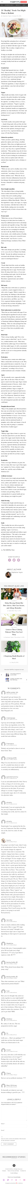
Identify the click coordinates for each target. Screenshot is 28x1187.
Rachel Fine (7, 131)
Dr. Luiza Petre (16, 397)
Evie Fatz (21, 514)
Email (3, 1130)
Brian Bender (19, 368)
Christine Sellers (5, 79)
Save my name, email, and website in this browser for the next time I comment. (13, 1139)
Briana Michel (20, 173)
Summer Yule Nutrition (19, 415)
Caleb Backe (14, 530)
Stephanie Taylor (7, 16)
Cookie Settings (14, 1173)
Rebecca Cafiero (20, 101)
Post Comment (8, 1144)
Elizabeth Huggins (9, 198)
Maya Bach (12, 148)
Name (3, 1123)
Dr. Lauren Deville (8, 252)
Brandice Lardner (17, 238)
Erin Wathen (12, 467)
